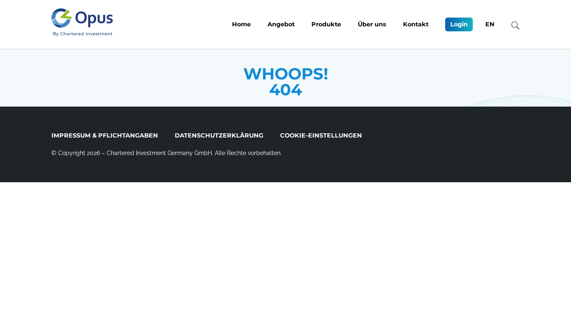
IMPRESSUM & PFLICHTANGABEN (104, 135)
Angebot (281, 24)
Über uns (372, 24)
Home (241, 24)
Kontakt (415, 24)
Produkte (326, 24)
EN (490, 24)
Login (459, 24)
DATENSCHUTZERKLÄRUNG (219, 135)
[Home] (82, 22)
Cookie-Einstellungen (321, 135)
